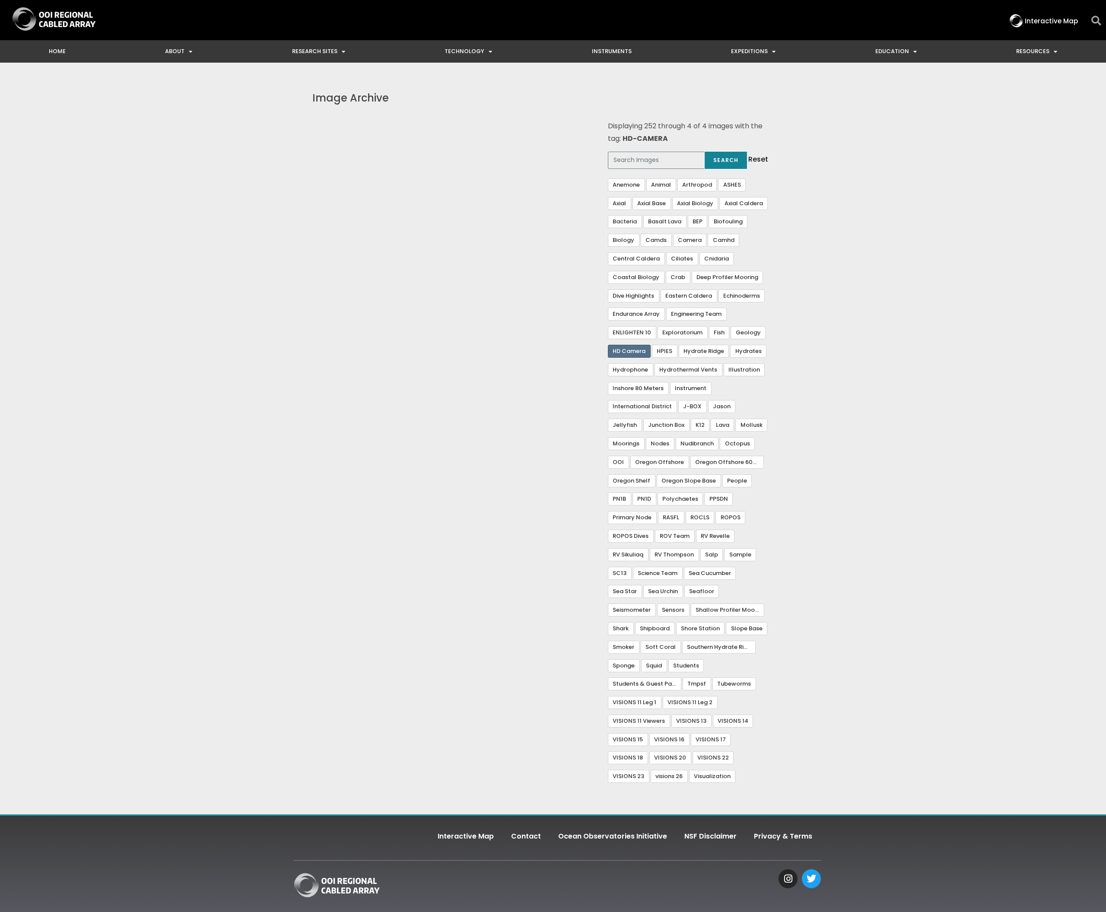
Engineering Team (696, 314)
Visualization (712, 776)
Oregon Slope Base (688, 481)
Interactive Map (466, 836)
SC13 (619, 573)
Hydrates (748, 351)
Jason (722, 406)
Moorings (626, 443)
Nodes (660, 443)
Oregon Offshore (659, 462)
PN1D (644, 499)
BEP (697, 221)
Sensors (673, 610)
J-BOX (692, 406)
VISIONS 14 (733, 721)
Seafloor (701, 591)
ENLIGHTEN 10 (632, 332)
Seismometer (632, 610)
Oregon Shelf (631, 481)
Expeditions (749, 51)
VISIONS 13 (691, 721)
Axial (619, 203)
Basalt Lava (664, 221)
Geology (748, 332)
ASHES (732, 185)
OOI (618, 462)
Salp (711, 554)
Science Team (657, 573)
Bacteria (625, 221)
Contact (526, 836)
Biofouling (728, 221)
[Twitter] (811, 878)
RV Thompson (674, 554)
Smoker (623, 647)
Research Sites (314, 51)
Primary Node (632, 517)
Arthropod (697, 185)
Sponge (624, 665)
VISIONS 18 (628, 757)
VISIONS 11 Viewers (639, 721)
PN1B (619, 499)
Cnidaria (716, 258)
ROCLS (699, 517)
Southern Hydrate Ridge (721, 647)
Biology (623, 240)
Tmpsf (696, 684)
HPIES (664, 351)
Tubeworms (734, 684)
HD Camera (629, 351)
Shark (621, 628)
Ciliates (682, 258)
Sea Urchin (663, 591)
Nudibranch (697, 443)
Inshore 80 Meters (638, 388)
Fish (719, 332)
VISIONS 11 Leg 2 (689, 702)
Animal (661, 185)
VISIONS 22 (713, 757)
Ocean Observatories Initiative (612, 836)
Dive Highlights (633, 296)
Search (725, 160)
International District (642, 406)
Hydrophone (630, 369)
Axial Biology (695, 203)
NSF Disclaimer (710, 836)
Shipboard (655, 628)
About (174, 51)
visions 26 (669, 776)
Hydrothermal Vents (688, 369)
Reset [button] (758, 159)
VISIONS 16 (669, 739)
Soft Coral (660, 647)
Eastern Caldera (688, 296)
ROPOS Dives (630, 536)
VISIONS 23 (628, 776)
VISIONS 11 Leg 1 (634, 702)
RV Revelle (715, 536)
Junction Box (666, 425)
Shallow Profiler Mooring (730, 610)
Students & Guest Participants (647, 684)
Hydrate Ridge (703, 351)
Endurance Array (636, 314)
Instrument (690, 388)
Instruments (612, 51)
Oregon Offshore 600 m (729, 462)
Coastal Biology (636, 277)
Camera (690, 240)
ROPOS (731, 517)
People (737, 481)
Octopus (737, 443)
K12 (700, 425)
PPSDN (718, 499)
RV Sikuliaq (628, 554)
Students (686, 665)
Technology (464, 51)
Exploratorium (682, 332)
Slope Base (747, 628)
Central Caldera (636, 258)
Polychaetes (680, 499)
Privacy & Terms (783, 836)
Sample (740, 554)
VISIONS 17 (711, 739)
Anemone (626, 185)
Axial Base (651, 203)
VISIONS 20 (670, 757)
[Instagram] (788, 878)
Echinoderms (741, 296)
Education (892, 51)
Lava (722, 425)
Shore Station (700, 628)
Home (57, 51)
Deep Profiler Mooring (727, 277)
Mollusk (752, 425)
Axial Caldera (744, 203)
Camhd (723, 240)
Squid (654, 665)
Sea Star (625, 591)
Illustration (744, 369)
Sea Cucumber (710, 573)
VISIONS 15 (628, 739)
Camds (656, 240)
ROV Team (675, 536)
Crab (678, 277)
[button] (1096, 21)
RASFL (671, 517)
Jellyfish (625, 425)
